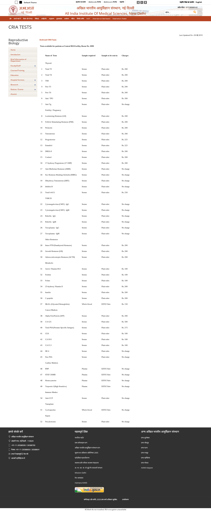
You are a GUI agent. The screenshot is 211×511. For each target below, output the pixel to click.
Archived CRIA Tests (47, 40)
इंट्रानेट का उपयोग (81, 2)
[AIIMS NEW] (30, 10)
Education (15, 75)
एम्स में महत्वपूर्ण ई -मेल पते (19, 454)
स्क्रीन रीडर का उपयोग (187, 2)
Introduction (15, 54)
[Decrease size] (145, 2)
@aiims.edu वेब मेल (95, 2)
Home (13, 50)
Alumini (14, 94)
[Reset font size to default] (141, 2)
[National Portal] (89, 489)
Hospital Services (17, 80)
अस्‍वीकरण (125, 499)
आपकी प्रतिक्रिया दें (18, 458)
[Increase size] (138, 2)
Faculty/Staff (16, 66)
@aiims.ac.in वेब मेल (110, 2)
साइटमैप (122, 2)
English (199, 2)
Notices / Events (17, 89)
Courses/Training (17, 70)
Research (14, 84)
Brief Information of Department (18, 60)
